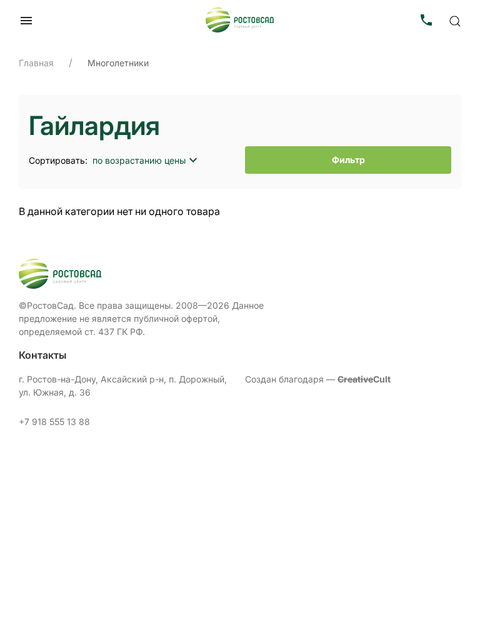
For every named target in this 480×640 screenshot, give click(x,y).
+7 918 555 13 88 (54, 421)
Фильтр (348, 159)
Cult (364, 379)
